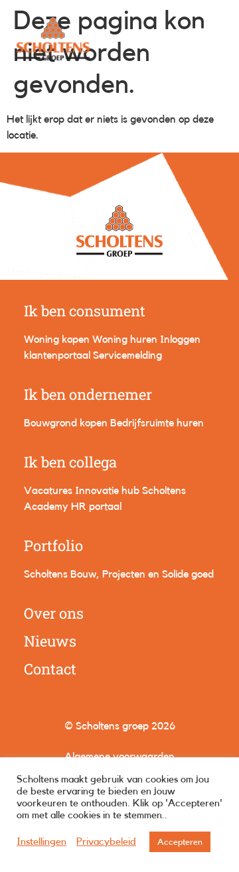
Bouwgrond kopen (66, 423)
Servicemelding (127, 355)
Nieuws (50, 641)
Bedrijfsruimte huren (157, 423)
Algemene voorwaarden (119, 756)
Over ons (54, 613)
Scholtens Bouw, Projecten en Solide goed (119, 574)
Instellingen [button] (41, 842)
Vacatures (48, 490)
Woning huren (124, 339)
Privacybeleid (106, 842)
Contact (50, 668)
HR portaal (96, 506)
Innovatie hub (107, 490)
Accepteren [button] (179, 842)
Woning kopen (57, 339)
